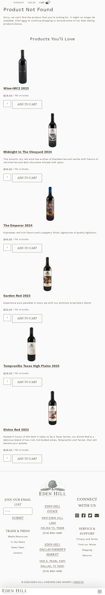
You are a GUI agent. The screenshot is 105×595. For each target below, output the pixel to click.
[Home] (14, 591)
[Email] (97, 515)
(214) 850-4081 (52, 533)
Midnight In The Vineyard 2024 (27, 152)
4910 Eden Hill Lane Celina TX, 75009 (52, 522)
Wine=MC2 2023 (16, 88)
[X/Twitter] (90, 515)
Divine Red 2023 (16, 430)
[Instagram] (77, 515)
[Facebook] (84, 515)
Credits (78, 582)
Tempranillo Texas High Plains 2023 (31, 366)
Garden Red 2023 (16, 296)
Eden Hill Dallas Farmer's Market (52, 549)
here (24, 20)
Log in (31, 3)
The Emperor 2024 (18, 226)
